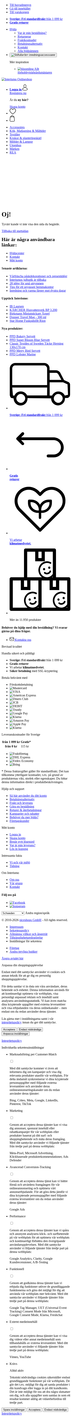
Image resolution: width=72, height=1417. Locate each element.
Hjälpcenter (17, 253)
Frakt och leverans (21, 803)
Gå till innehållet (20, 8)
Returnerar (24, 36)
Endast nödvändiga (30, 1029)
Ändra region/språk (37, 913)
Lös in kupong (19, 849)
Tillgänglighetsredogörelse (26, 937)
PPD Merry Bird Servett (25, 350)
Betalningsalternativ (30, 43)
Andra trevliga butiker (23, 951)
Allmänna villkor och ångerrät (28, 934)
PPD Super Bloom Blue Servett (30, 340)
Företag (14, 948)
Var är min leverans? (22, 845)
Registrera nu (18, 93)
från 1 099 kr (36, 19)
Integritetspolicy (12, 1040)
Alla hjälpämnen (28, 51)
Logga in (15, 834)
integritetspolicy (12, 1022)
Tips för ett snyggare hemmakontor (32, 287)
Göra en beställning (22, 806)
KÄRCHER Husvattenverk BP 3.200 (33, 310)
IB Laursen (17, 306)
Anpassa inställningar (15, 1033)
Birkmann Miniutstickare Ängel (30, 313)
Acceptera (9, 1029)
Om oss (14, 879)
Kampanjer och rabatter (24, 813)
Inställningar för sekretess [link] (26, 941)
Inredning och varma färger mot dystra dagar (38, 290)
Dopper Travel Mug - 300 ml (28, 317)
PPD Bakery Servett (22, 336)
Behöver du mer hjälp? (24, 817)
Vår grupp (16, 883)
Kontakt (23, 47)
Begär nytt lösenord (22, 841)
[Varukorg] (40, 118)
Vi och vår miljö (20, 862)
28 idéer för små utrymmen (27, 283)
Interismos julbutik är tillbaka (28, 279)
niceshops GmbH (30, 920)
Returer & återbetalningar (26, 810)
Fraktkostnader (27, 40)
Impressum (16, 926)
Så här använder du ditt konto (28, 795)
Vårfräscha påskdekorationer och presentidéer (38, 276)
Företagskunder (19, 821)
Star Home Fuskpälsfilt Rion (28, 320)
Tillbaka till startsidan (15, 231)
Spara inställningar (14, 1409)
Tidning (14, 866)
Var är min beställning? (32, 33)
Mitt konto (16, 260)
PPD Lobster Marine (23, 354)
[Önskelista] (13, 113)
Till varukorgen (19, 12)
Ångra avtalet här (12, 958)
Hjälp (13, 29)
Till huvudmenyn (20, 5)
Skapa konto (17, 106)
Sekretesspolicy (19, 930)
